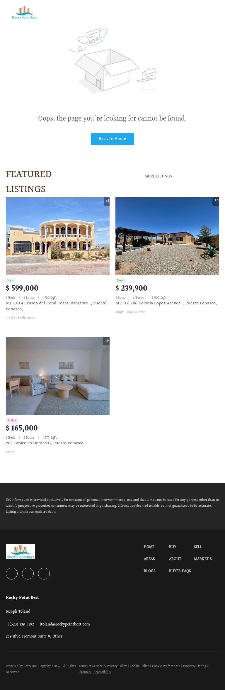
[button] (24, 12)
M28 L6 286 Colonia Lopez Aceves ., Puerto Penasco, (166, 303)
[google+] (44, 573)
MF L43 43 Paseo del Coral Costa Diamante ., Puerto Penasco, (56, 306)
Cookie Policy (139, 666)
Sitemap (85, 672)
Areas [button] (114, 12)
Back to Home (112, 139)
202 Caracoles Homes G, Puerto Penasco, (45, 443)
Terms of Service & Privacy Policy (103, 666)
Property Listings (195, 666)
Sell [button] (94, 12)
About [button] (137, 12)
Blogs (207, 12)
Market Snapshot (172, 12)
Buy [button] (77, 12)
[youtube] (28, 573)
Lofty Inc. (31, 666)
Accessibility (102, 672)
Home (58, 12)
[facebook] (12, 573)
